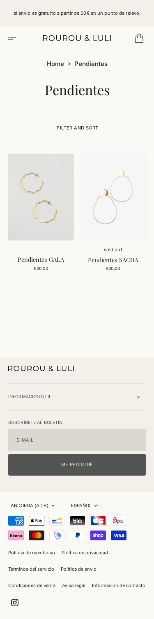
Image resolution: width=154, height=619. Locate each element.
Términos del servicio (31, 569)
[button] (14, 38)
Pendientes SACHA (113, 260)
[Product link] (41, 197)
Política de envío (79, 569)
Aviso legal (73, 585)
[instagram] (14, 602)
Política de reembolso (31, 553)
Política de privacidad (85, 553)
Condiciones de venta (31, 585)
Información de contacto (118, 585)
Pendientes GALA (41, 259)
